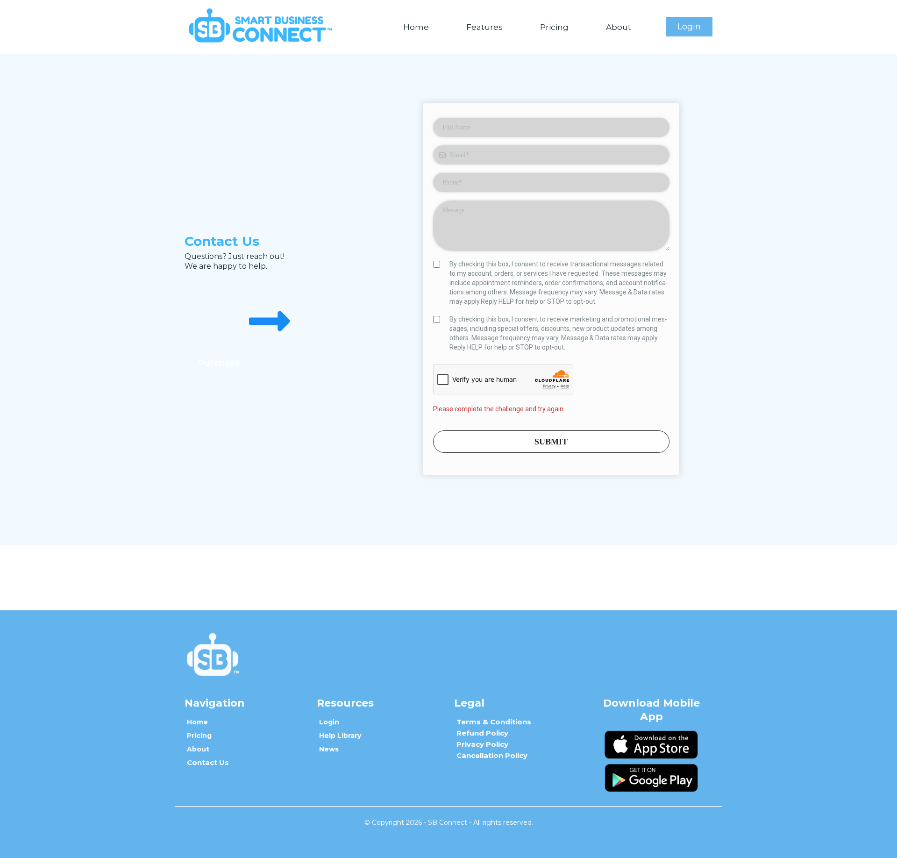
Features (484, 27)
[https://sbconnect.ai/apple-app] (651, 744)
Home (416, 27)
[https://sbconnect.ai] (260, 26)
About (618, 27)
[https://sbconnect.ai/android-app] (651, 778)
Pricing (554, 27)
